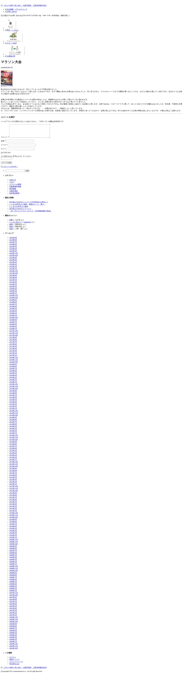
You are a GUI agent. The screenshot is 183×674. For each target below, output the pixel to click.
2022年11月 (13, 253)
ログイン (12, 657)
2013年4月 (13, 453)
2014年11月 (13, 413)
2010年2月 (13, 535)
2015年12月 (13, 384)
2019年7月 (13, 304)
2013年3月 (13, 455)
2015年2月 (13, 406)
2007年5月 (13, 606)
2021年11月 (13, 271)
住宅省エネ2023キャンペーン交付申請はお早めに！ (28, 202)
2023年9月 (13, 238)
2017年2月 (13, 353)
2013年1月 (13, 460)
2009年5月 (13, 555)
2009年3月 (13, 559)
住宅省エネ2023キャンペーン (20, 209)
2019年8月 (13, 302)
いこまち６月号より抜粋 (18, 206)
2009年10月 (13, 544)
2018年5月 (13, 324)
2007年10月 (13, 595)
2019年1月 (13, 315)
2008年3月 (13, 586)
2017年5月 (13, 346)
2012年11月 (13, 464)
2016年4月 (13, 375)
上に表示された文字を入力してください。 (17, 156)
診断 (11, 220)
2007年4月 (13, 608)
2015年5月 (13, 400)
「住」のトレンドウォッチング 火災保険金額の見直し (30, 211)
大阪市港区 (13, 191)
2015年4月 (13, 402)
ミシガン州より (15, 222)
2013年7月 (13, 446)
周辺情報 (12, 189)
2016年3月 (13, 377)
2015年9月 (13, 391)
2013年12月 (13, 435)
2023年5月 (13, 246)
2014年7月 (13, 422)
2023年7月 (13, 242)
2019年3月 (13, 311)
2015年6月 (13, 397)
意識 (11, 229)
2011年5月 (13, 502)
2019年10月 (13, 297)
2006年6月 (13, 630)
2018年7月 (13, 322)
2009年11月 (13, 542)
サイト (3, 149)
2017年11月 (13, 333)
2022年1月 (13, 269)
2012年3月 (13, 479)
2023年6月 (13, 244)
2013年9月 (13, 442)
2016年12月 (13, 357)
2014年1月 (13, 433)
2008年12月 (13, 566)
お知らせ (12, 180)
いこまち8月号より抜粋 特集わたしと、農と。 (27, 204)
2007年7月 (13, 602)
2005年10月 (13, 648)
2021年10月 (13, 273)
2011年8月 (13, 495)
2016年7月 (13, 369)
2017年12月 (13, 331)
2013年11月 (13, 437)
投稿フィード (14, 659)
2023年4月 (13, 249)
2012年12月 (13, 462)
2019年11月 (13, 295)
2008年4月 (13, 584)
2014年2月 (13, 431)
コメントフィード (16, 662)
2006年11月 (13, 619)
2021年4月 (13, 282)
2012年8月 (13, 471)
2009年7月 (13, 551)
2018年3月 (13, 326)
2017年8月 (13, 340)
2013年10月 (13, 440)
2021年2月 (13, 284)
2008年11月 (13, 568)
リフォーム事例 (15, 184)
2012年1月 (13, 484)
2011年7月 (13, 497)
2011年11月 (13, 488)
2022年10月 (13, 255)
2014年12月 (13, 411)
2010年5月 (13, 528)
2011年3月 (13, 506)
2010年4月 (13, 531)
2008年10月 (13, 570)
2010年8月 (13, 522)
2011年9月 (13, 493)
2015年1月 (13, 408)
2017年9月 (13, 337)
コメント (5, 137)
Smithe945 (27, 222)
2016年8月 (13, 366)
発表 (11, 224)
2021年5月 (13, 280)
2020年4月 (13, 289)
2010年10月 (13, 517)
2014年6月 (13, 424)
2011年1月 (13, 511)
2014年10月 (13, 415)
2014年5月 (13, 426)
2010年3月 (13, 533)
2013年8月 (13, 444)
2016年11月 (13, 360)
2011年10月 (13, 491)
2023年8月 (13, 240)
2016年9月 (13, 364)
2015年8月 (13, 393)
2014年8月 (13, 420)
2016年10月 (13, 362)
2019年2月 (13, 313)
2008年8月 (13, 575)
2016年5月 (13, 373)
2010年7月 (13, 524)
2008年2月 (13, 588)
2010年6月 (13, 526)
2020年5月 (13, 286)
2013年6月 (13, 448)
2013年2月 (13, 457)
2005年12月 (13, 644)
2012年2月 (13, 482)
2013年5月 (13, 451)
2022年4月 (13, 262)
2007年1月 (13, 615)
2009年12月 (13, 539)
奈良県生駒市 (14, 193)
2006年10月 (13, 622)
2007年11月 (13, 593)
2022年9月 (13, 258)
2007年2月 (13, 613)
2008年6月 (13, 579)
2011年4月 (13, 504)
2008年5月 (13, 582)
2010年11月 (13, 515)
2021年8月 (13, 277)
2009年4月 (13, 557)
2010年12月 (13, 513)
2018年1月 (13, 329)
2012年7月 (13, 473)
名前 (3, 141)
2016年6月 (13, 371)
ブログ (11, 182)
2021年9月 (13, 275)
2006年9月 (13, 624)
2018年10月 (13, 317)
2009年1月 (13, 564)
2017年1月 (13, 355)
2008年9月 (13, 573)
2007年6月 (13, 604)
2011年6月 (13, 499)
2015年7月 (13, 395)
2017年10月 (13, 335)
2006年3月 (13, 637)
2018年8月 (13, 320)
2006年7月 (13, 628)
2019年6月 (13, 306)
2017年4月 (13, 349)
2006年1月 (13, 642)
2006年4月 (13, 635)
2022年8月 (13, 260)
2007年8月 (13, 599)
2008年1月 (13, 590)
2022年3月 (13, 264)
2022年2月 (13, 266)
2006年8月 (13, 626)
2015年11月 (13, 386)
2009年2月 (13, 562)
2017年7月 (13, 342)
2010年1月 (13, 537)
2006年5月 (13, 633)
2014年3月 (13, 428)
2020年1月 (13, 293)
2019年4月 (13, 309)
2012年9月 (13, 468)
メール (4, 145)
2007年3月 (13, 610)
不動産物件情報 (15, 186)
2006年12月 (13, 617)
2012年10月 (13, 466)
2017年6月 (13, 344)
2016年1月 (13, 382)
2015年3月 (13, 404)
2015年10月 (13, 388)
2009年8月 (13, 548)
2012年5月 (13, 477)
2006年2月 (13, 639)
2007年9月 (13, 597)
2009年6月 (13, 553)
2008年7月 (13, 577)
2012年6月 (13, 475)
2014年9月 (13, 417)
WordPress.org (14, 664)
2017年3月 (13, 351)
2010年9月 (13, 519)
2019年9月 (13, 300)
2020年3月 (13, 291)
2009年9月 (13, 546)
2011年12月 (13, 486)
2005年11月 (13, 646)
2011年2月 (13, 508)
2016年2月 (13, 380)
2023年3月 (13, 251)
